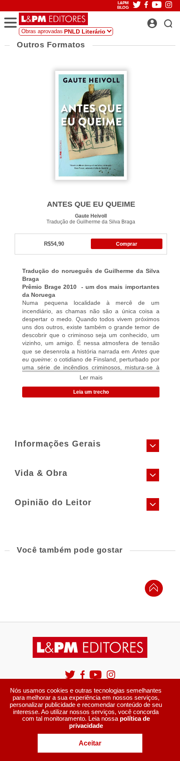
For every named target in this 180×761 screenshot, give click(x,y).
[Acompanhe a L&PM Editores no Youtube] (96, 678)
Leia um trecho (91, 392)
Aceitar (90, 743)
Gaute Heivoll (91, 215)
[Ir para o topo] (151, 589)
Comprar (126, 244)
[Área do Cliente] (161, 21)
